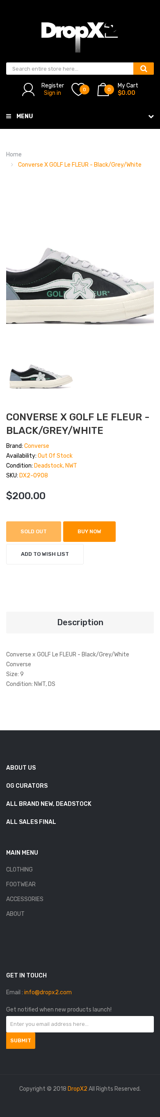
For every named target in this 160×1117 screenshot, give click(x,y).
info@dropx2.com (48, 992)
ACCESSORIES (24, 899)
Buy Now (89, 531)
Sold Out (34, 531)
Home (14, 154)
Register (52, 85)
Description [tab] (80, 622)
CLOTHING (19, 869)
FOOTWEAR (21, 884)
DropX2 (77, 1088)
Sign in (52, 92)
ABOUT (15, 914)
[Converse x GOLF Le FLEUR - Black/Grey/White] (41, 369)
